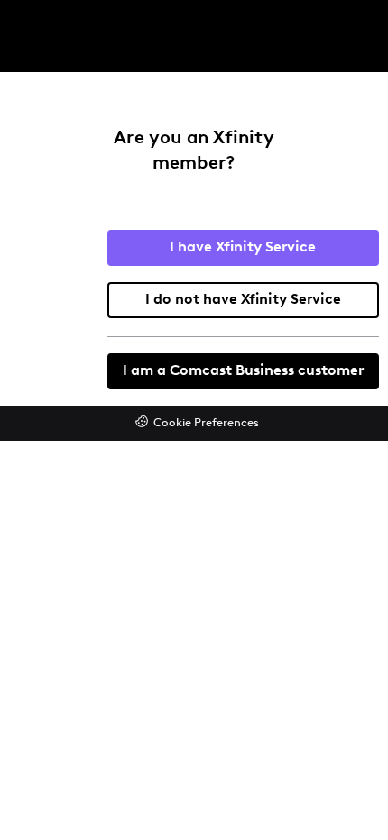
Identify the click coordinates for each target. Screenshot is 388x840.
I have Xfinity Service (243, 248)
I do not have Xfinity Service (243, 300)
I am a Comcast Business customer (243, 371)
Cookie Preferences (206, 423)
